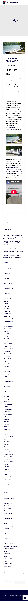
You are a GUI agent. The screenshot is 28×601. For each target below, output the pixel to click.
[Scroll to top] (25, 598)
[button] (24, 2)
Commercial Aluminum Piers (14, 59)
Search (5, 580)
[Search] (14, 222)
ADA (7, 127)
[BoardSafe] (12, 2)
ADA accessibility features (15, 171)
